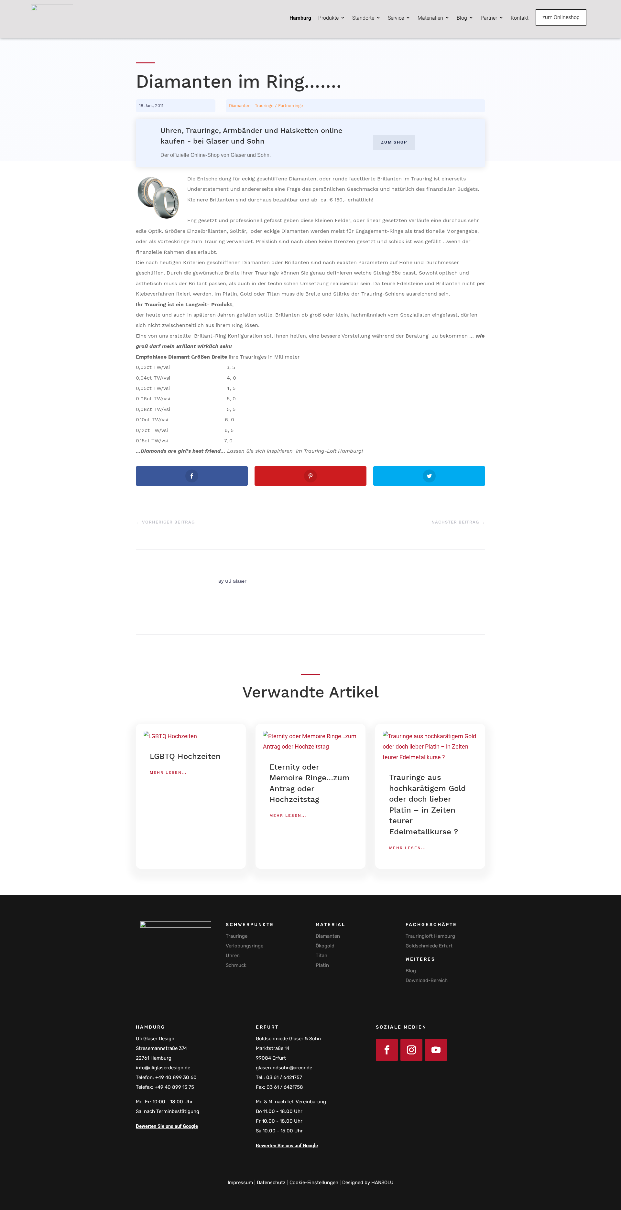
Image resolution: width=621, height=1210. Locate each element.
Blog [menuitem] (462, 18)
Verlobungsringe (244, 946)
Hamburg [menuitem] (300, 18)
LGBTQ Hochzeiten (185, 756)
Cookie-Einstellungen (313, 1182)
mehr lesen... (168, 772)
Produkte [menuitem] (328, 18)
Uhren (233, 955)
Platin (322, 965)
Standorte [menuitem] (363, 18)
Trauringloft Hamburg (430, 936)
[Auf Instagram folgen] (411, 1050)
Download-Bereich (427, 980)
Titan (321, 955)
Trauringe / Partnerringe (279, 105)
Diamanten (240, 105)
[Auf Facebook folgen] (387, 1050)
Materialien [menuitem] (430, 18)
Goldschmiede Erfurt (429, 946)
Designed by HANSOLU (368, 1182)
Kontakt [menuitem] (519, 18)
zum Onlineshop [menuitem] (561, 17)
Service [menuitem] (396, 18)
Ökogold (325, 946)
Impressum (240, 1182)
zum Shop (394, 142)
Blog (411, 971)
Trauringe (236, 936)
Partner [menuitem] (489, 18)
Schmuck (236, 965)
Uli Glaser (235, 581)
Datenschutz (271, 1182)
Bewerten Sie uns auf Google (167, 1126)
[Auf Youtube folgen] (436, 1050)
